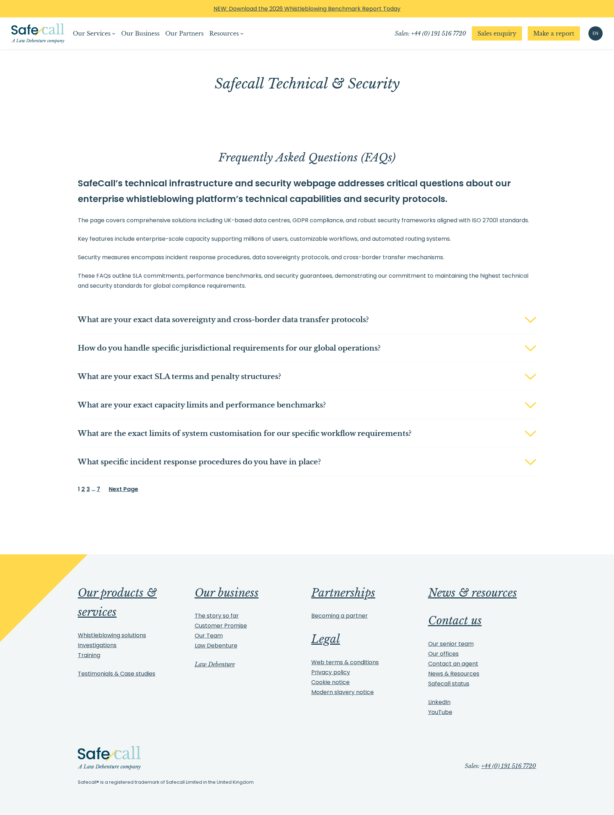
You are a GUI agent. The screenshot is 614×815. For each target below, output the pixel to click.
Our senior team (451, 644)
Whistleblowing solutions (112, 635)
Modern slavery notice (342, 692)
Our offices (443, 654)
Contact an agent (453, 664)
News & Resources (453, 674)
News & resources (472, 593)
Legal (325, 639)
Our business (227, 593)
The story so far (217, 616)
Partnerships (343, 593)
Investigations (97, 645)
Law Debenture (216, 645)
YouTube (440, 712)
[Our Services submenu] (113, 33)
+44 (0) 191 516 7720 (508, 765)
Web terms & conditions (345, 662)
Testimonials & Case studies (116, 674)
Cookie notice (330, 682)
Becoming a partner (339, 616)
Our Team (209, 636)
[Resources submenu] (242, 33)
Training (89, 655)
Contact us (455, 620)
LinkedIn (439, 702)
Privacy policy (330, 672)
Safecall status (448, 684)
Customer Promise (221, 626)
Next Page (123, 489)
